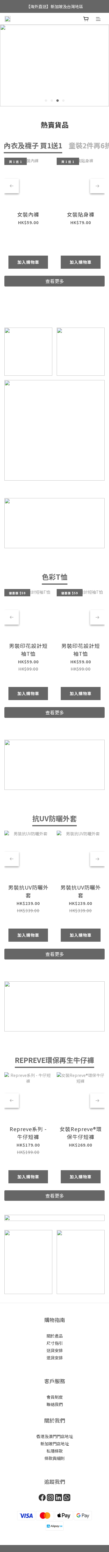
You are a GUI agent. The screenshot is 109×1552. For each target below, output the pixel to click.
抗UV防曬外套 (54, 818)
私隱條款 (55, 1451)
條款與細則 (54, 1458)
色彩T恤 (54, 577)
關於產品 (55, 1336)
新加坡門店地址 (54, 1443)
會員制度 (55, 1397)
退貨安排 (55, 1358)
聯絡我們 (55, 1404)
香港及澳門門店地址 (54, 1436)
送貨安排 (55, 1350)
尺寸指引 (55, 1343)
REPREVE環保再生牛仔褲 (54, 1060)
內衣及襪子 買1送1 (33, 145)
